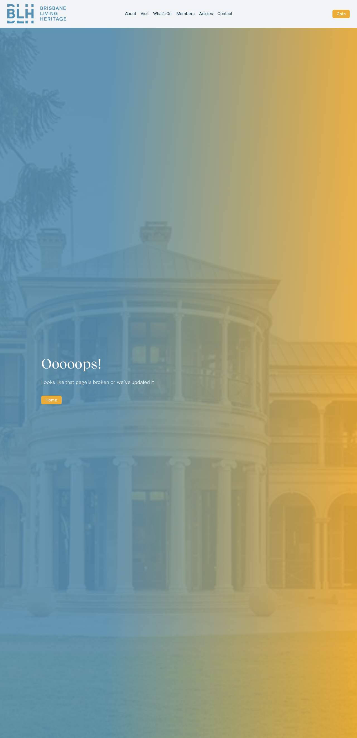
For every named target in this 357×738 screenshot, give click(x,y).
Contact (225, 13)
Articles (206, 13)
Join (341, 14)
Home (51, 400)
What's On (162, 13)
